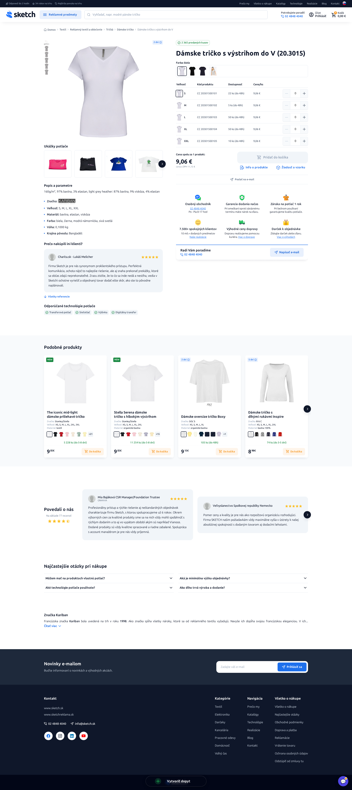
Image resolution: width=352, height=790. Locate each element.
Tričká (109, 29)
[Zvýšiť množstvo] (304, 93)
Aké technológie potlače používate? (70, 587)
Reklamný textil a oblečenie (86, 29)
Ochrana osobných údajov (291, 753)
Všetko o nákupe (263, 3)
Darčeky (220, 722)
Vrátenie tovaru (285, 745)
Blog (324, 3)
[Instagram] (60, 736)
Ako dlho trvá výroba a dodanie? (202, 587)
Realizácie (312, 3)
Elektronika (222, 714)
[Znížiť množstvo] (286, 93)
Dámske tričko (125, 29)
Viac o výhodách (286, 237)
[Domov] (20, 14)
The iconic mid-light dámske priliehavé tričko (66, 414)
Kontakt (335, 3)
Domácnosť (222, 745)
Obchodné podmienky (289, 722)
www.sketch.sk (53, 708)
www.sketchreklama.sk (59, 714)
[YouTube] (83, 736)
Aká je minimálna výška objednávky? (205, 578)
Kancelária (221, 730)
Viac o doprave (246, 237)
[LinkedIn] (71, 736)
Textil (63, 29)
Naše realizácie (198, 237)
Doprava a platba (286, 730)
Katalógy (280, 3)
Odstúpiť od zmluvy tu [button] (289, 761)
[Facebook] (48, 736)
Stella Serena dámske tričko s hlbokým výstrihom (135, 414)
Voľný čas (221, 753)
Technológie (296, 3)
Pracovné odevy (225, 738)
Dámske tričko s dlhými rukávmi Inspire (266, 414)
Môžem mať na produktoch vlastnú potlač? (75, 578)
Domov (51, 29)
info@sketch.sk (85, 723)
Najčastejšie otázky (287, 714)
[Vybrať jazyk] (344, 3)
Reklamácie (282, 738)
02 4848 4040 (198, 208)
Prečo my (244, 3)
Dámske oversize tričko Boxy (203, 417)
